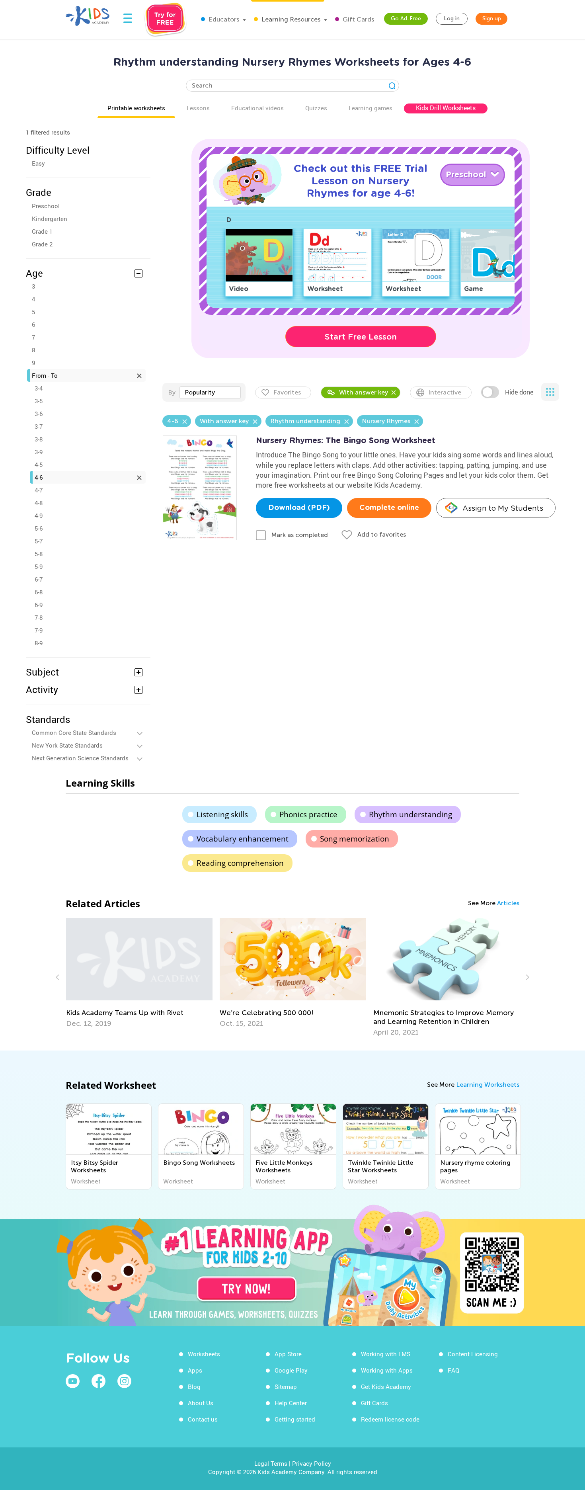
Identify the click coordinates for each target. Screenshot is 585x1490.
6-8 (39, 592)
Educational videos (257, 108)
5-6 (39, 528)
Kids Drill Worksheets (446, 107)
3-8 (39, 439)
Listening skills (222, 814)
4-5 (39, 465)
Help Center (291, 1403)
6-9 (39, 605)
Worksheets (204, 1354)
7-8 (39, 617)
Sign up (491, 18)
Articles (508, 903)
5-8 (39, 554)
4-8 (39, 503)
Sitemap (286, 1386)
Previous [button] (58, 977)
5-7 (39, 541)
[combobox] (210, 392)
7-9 (39, 630)
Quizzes (316, 108)
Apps (195, 1370)
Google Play (291, 1370)
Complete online (389, 508)
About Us (200, 1403)
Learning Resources (290, 19)
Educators (223, 19)
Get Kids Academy (386, 1386)
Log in (452, 18)
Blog (194, 1386)
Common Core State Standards (74, 732)
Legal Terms (270, 1463)
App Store (288, 1354)
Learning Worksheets (487, 1084)
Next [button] (526, 977)
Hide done (519, 392)
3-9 (39, 452)
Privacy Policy (311, 1463)
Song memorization (354, 839)
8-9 (39, 643)
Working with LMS (385, 1354)
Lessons (198, 108)
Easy (38, 163)
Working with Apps (387, 1370)
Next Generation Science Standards (80, 758)
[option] (139, 973)
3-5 (39, 401)
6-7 (39, 579)
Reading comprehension (240, 863)
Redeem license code (390, 1419)
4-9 (39, 515)
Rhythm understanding (410, 814)
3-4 (39, 388)
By (172, 392)
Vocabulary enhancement (243, 839)
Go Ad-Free (406, 18)
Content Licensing (473, 1354)
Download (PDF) (299, 508)
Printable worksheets (136, 108)
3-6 (39, 414)
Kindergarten (49, 219)
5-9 (39, 566)
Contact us (203, 1419)
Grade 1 (42, 231)
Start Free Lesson (361, 337)
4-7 (39, 490)
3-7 (39, 426)
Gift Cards (357, 19)
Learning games (370, 108)
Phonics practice (308, 814)
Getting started (295, 1419)
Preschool (46, 206)
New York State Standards (67, 745)
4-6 (39, 477)
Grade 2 (42, 244)
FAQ (453, 1370)
